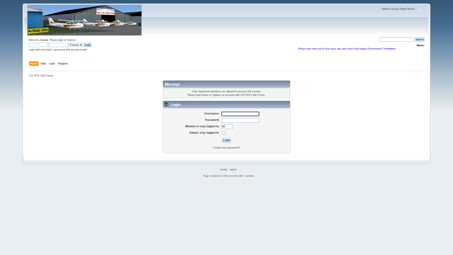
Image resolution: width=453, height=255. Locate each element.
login (60, 39)
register (71, 39)
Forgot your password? (226, 147)
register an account (223, 95)
